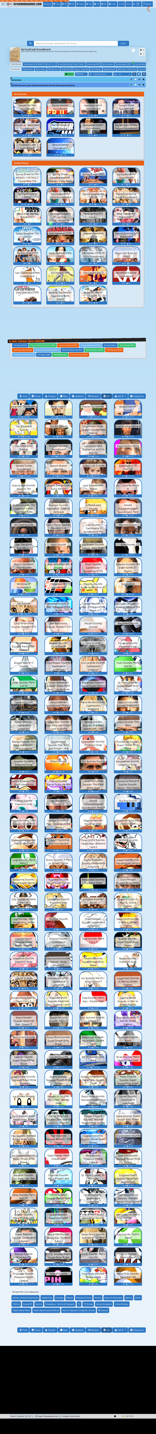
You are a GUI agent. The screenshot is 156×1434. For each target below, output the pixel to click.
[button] (133, 50)
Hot (65, 4)
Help (122, 4)
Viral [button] (25, 396)
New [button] (65, 396)
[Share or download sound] (131, 79)
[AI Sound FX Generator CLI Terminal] (33, 1416)
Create (113, 4)
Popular (81, 4)
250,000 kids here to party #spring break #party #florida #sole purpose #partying (43, 85)
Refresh (83, 74)
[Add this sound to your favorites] (143, 79)
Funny (58, 4)
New (105, 4)
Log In (147, 4)
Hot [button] (108, 396)
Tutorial (70, 74)
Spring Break (16, 80)
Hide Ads (137, 4)
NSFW (121, 396)
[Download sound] (135, 79)
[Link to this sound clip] (139, 79)
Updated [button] (79, 396)
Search (48, 4)
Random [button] (95, 396)
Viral (72, 4)
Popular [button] (51, 396)
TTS (97, 4)
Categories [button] (138, 396)
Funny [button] (37, 396)
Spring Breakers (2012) (124, 64)
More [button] (128, 4)
